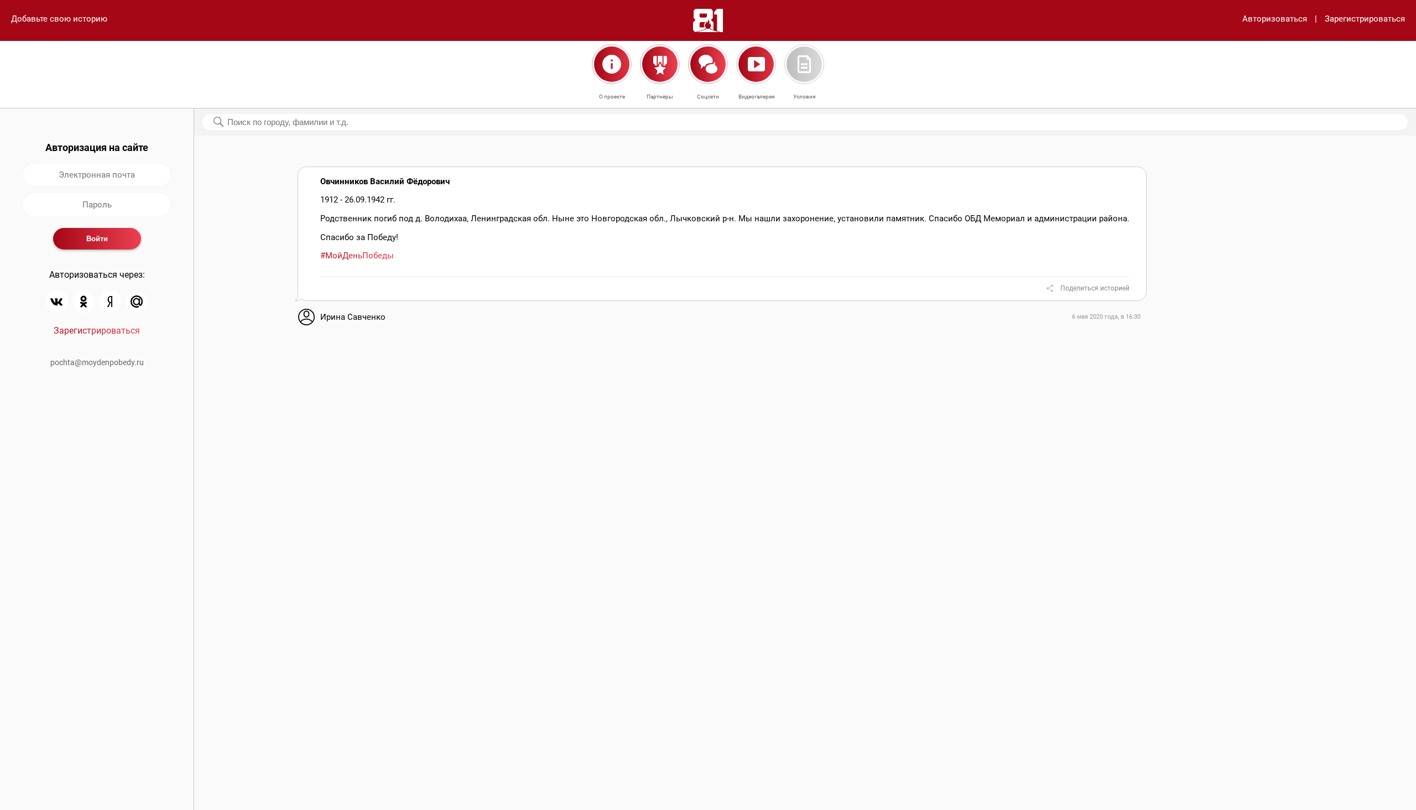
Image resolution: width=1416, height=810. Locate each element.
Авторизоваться (1274, 19)
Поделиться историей (1094, 288)
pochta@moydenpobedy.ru (97, 362)
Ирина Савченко (353, 317)
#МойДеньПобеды (357, 256)
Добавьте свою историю (59, 19)
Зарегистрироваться (1365, 19)
